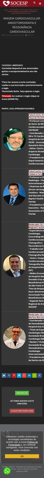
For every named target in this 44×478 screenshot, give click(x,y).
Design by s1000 (22, 471)
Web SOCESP (14, 10)
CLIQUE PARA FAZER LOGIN (22, 411)
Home (6, 10)
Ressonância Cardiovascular (29, 10)
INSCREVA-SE (22, 393)
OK (22, 456)
